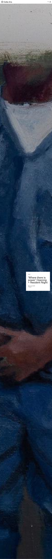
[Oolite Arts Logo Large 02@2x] (7, 2)
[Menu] (50, 2)
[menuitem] (48, 2)
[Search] (48, 2)
